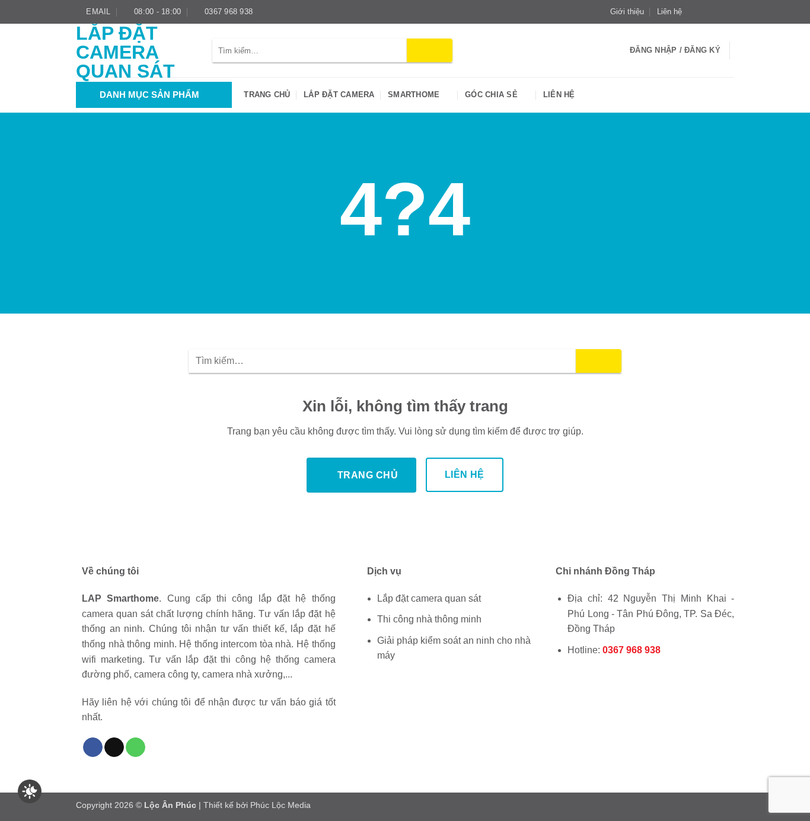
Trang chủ (267, 94)
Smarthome (413, 94)
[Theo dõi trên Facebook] (694, 12)
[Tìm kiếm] (617, 50)
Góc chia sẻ (491, 94)
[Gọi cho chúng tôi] (135, 747)
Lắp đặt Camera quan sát (125, 52)
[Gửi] (429, 50)
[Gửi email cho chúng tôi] (728, 12)
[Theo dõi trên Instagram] (705, 12)
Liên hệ (669, 11)
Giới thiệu (627, 11)
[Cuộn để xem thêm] (405, 286)
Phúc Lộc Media (280, 805)
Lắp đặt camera (339, 94)
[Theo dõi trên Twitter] (716, 12)
